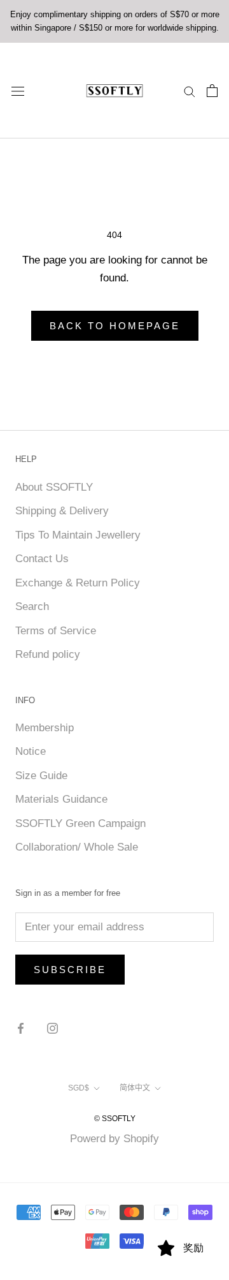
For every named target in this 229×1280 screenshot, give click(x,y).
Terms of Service (55, 631)
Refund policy (47, 654)
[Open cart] (212, 90)
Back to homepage (115, 325)
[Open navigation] (17, 90)
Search (32, 606)
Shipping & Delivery (62, 511)
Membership (44, 728)
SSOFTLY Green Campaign (80, 823)
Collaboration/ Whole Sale (76, 847)
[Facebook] (20, 1028)
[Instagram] (52, 1028)
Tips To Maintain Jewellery (78, 535)
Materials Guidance (61, 799)
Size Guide (41, 776)
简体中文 (135, 1087)
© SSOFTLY (114, 1118)
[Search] (189, 90)
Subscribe (70, 969)
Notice (30, 751)
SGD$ (78, 1087)
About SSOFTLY (54, 487)
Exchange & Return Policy (77, 583)
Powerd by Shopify (114, 1139)
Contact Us (42, 559)
